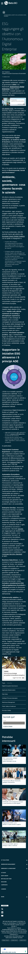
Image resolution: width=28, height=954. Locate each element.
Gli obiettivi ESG (7, 108)
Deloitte (20, 529)
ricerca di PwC (15, 462)
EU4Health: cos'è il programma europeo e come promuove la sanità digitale (13, 802)
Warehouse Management (8, 702)
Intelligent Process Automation (10, 698)
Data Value (5, 694)
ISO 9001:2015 (8, 936)
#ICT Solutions (6, 72)
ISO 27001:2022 (17, 936)
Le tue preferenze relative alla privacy (15, 949)
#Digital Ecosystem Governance (10, 73)
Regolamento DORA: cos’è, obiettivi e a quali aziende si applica (12, 823)
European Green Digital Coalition (13, 236)
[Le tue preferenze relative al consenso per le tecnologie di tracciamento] (25, 951)
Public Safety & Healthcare (9, 706)
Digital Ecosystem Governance (10, 686)
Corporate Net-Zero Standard (12, 554)
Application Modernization (8, 690)
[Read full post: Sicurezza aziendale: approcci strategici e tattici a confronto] (14, 837)
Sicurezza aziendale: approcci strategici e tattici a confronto (10, 844)
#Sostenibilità (22, 73)
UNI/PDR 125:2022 (17, 937)
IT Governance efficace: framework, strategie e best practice (12, 781)
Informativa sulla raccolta (9, 952)
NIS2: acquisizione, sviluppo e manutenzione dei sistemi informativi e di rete (10, 759)
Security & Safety (6, 710)
